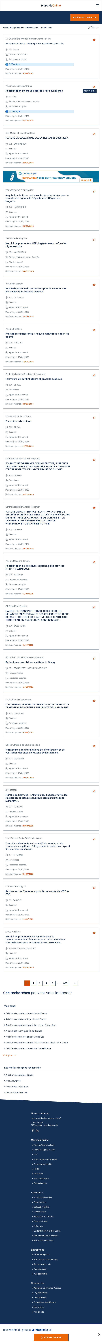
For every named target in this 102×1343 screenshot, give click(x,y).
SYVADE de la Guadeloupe (18, 699)
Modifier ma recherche (84, 17)
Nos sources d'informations (46, 1259)
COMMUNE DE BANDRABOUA (20, 133)
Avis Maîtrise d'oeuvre (16, 1092)
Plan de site (39, 1312)
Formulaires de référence (45, 1302)
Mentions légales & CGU (44, 1150)
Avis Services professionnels (19, 1075)
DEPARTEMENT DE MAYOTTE (19, 190)
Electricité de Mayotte (16, 238)
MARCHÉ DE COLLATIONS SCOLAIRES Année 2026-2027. (36, 137)
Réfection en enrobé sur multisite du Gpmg (30, 662)
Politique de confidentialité (45, 1159)
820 (65, 983)
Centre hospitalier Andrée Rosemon (22, 458)
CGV (35, 1154)
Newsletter (38, 1174)
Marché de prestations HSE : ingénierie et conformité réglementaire (35, 245)
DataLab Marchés (41, 1207)
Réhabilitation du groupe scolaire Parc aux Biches (34, 90)
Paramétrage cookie (43, 1164)
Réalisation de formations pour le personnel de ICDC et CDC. (37, 893)
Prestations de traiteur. (18, 421)
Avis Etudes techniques (17, 1086)
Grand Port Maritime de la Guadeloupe (24, 657)
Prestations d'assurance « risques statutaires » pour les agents (37, 335)
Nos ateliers (39, 1307)
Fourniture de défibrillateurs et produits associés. (33, 378)
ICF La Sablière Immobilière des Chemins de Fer (28, 38)
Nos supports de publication (46, 1235)
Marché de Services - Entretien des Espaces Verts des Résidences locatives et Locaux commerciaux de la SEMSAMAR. (36, 797)
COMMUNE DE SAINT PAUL (18, 416)
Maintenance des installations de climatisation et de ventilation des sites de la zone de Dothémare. (35, 751)
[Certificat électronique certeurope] (51, 176)
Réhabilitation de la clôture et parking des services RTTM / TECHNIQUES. (34, 567)
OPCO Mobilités (13, 931)
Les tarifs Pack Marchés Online (47, 1231)
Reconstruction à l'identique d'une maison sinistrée (34, 43)
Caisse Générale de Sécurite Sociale (22, 745)
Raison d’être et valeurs (44, 1145)
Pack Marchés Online (43, 1197)
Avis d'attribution (41, 1178)
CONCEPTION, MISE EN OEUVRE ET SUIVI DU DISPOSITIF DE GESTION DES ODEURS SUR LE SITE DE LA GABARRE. (37, 706)
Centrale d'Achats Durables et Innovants (25, 374)
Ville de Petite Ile (13, 329)
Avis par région (40, 1269)
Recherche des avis (42, 1264)
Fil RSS (36, 1169)
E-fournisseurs (40, 1212)
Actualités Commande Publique (47, 1288)
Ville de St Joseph (14, 283)
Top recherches (40, 1183)
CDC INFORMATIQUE (15, 886)
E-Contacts (38, 1226)
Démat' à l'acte (40, 1221)
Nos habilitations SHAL (43, 1240)
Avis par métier (40, 1274)
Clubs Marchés (40, 1297)
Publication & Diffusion (44, 1216)
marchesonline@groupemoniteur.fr (46, 1118)
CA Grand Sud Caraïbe (16, 606)
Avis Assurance (13, 1080)
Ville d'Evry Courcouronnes (18, 86)
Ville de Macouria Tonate (17, 561)
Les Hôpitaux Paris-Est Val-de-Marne (23, 838)
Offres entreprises (41, 1255)
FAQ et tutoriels (40, 1293)
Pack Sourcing (40, 1202)
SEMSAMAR (11, 790)
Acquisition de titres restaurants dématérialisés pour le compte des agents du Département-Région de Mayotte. (37, 198)
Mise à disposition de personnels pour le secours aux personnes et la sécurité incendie (35, 290)
